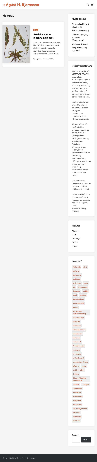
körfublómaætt (78, 358)
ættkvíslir (76, 413)
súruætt (76, 385)
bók (74, 287)
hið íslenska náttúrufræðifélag (79, 312)
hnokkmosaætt (78, 318)
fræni (75, 295)
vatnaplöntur (77, 397)
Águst (38, 59)
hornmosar (77, 326)
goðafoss (83, 295)
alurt (85, 267)
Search (75, 435)
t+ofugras (85, 385)
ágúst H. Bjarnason (80, 409)
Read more (53, 54)
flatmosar (76, 291)
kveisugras (77, 354)
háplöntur (76, 338)
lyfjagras (76, 366)
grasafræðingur (78, 299)
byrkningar (77, 283)
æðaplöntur (77, 417)
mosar (84, 366)
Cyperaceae (82, 287)
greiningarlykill (78, 303)
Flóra (35, 30)
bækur (86, 283)
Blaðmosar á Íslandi (80, 44)
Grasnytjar (76, 238)
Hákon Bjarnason (79, 330)
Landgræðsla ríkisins (80, 362)
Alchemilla (77, 267)
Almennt (75, 231)
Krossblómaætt (78, 346)
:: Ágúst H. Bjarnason (20, 4)
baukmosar (77, 275)
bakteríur (76, 271)
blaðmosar (76, 279)
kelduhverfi (77, 342)
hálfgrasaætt (77, 334)
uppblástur (77, 393)
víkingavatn (77, 405)
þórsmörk (76, 421)
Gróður (75, 242)
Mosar (74, 246)
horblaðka (76, 322)
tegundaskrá (77, 389)
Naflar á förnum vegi (80, 31)
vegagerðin (77, 401)
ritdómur (76, 374)
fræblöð (85, 291)
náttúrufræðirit (78, 370)
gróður (75, 307)
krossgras (76, 350)
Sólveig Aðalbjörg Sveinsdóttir (79, 379)
